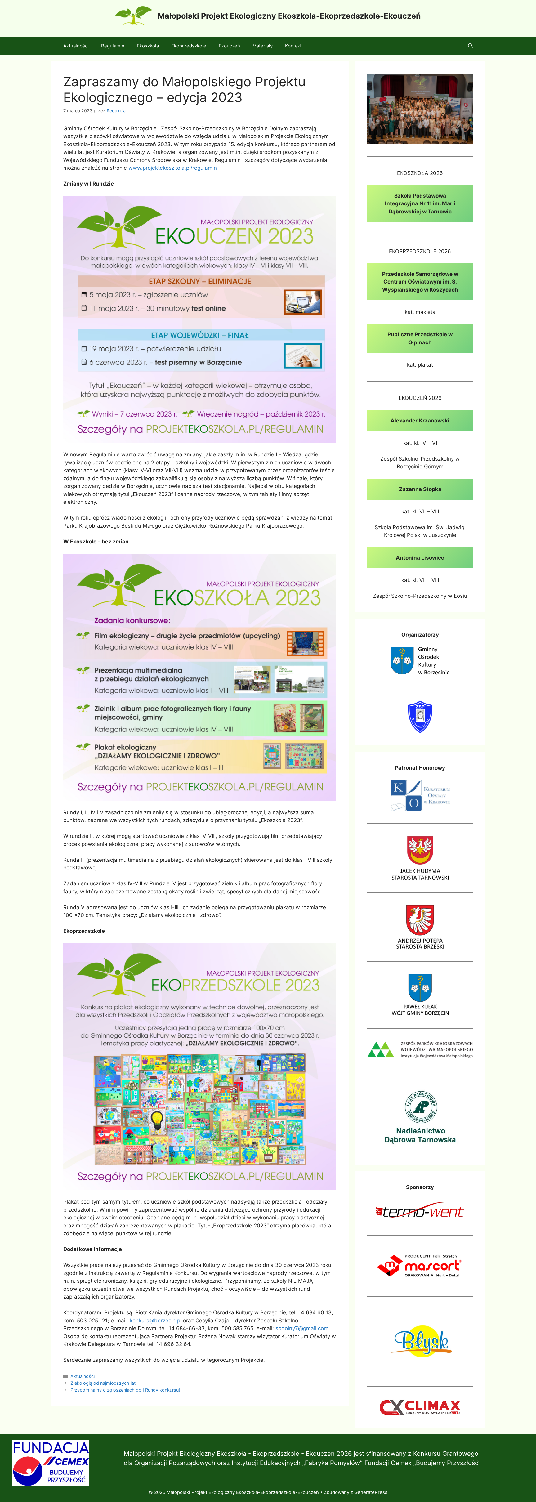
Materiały (262, 46)
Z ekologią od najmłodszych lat (103, 1383)
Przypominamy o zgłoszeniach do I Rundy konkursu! (125, 1389)
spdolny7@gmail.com (301, 1328)
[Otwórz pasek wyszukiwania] (470, 46)
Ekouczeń (229, 46)
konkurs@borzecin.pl (155, 1320)
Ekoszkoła (148, 46)
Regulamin (112, 46)
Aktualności (76, 46)
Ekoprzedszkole (188, 46)
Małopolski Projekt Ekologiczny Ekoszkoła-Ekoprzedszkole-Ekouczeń (289, 15)
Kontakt (293, 46)
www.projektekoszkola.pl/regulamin (172, 168)
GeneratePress (370, 1492)
